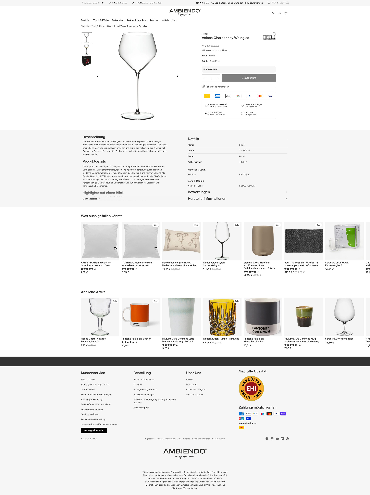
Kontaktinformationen (201, 439)
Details (193, 139)
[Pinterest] (287, 438)
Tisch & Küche (97, 26)
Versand (186, 439)
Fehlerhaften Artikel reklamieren (96, 404)
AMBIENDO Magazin (196, 389)
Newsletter (191, 384)
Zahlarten (138, 384)
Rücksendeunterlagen (144, 394)
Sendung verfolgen (90, 414)
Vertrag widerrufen (94, 430)
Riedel (205, 33)
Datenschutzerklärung (166, 439)
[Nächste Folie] (178, 76)
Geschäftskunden (194, 394)
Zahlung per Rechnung (91, 399)
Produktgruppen (141, 407)
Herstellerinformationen (207, 198)
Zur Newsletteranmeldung (93, 419)
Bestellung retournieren (92, 409)
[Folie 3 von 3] (86, 61)
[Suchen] (273, 13)
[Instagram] (272, 438)
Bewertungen (199, 192)
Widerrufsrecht (218, 439)
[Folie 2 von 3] (86, 49)
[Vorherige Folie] (96, 76)
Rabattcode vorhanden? (217, 86)
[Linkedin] (282, 438)
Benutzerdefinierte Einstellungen (96, 394)
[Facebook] (267, 438)
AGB (179, 439)
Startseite (85, 26)
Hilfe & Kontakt (88, 379)
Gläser (109, 26)
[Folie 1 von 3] (86, 38)
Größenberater (88, 389)
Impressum (149, 439)
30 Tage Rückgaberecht (145, 389)
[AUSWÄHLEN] (115, 255)
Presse (189, 379)
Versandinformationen (144, 379)
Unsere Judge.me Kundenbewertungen (99, 424)
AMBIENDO (92, 439)
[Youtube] (277, 438)
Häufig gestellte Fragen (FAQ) (95, 384)
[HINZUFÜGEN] (196, 255)
